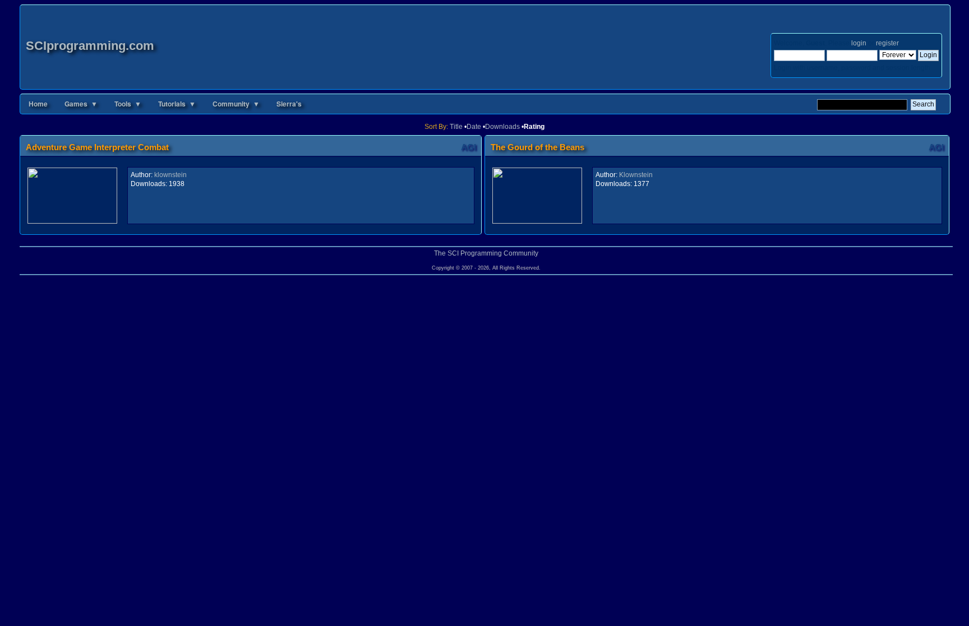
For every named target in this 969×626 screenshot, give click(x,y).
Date (474, 127)
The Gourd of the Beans (537, 147)
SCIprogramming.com (90, 46)
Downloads (502, 127)
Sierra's (289, 104)
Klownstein (636, 175)
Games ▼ (81, 104)
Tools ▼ (127, 104)
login (858, 43)
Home (38, 104)
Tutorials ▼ (177, 104)
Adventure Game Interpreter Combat (97, 147)
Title (456, 127)
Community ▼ (236, 104)
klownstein (170, 175)
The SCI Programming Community (486, 253)
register (887, 43)
